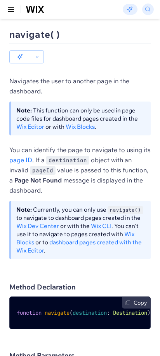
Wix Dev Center (37, 226)
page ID (20, 160)
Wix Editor (30, 126)
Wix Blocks (80, 126)
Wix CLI (101, 226)
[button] (20, 57)
